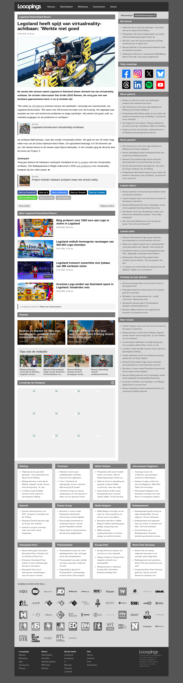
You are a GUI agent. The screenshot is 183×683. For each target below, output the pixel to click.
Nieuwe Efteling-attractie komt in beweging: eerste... (76, 371)
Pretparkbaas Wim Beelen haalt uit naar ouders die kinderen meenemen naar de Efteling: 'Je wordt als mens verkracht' (144, 116)
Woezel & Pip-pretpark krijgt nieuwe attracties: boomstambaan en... (54, 371)
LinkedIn (68, 672)
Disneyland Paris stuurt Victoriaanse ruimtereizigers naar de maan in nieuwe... (33, 572)
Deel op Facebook (27, 192)
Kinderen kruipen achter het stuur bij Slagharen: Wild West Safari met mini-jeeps (147, 484)
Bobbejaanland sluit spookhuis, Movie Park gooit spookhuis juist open (148, 563)
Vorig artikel (24, 206)
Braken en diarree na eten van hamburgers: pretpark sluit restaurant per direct (39, 334)
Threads (68, 668)
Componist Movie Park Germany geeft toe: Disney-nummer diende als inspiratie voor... (148, 572)
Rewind (45, 668)
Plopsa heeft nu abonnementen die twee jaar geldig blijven (72, 531)
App (21, 662)
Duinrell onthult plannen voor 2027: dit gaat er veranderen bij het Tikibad (35, 514)
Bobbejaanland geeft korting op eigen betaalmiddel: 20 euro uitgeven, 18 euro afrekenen (148, 514)
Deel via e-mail (46, 198)
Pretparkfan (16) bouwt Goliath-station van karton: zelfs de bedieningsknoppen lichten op (110, 475)
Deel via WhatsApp (27, 198)
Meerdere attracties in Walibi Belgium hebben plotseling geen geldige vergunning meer (110, 523)
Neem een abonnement (50, 307)
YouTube (46, 658)
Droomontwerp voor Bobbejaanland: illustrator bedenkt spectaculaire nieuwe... (148, 533)
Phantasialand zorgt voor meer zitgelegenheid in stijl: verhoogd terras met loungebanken (72, 553)
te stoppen (83, 162)
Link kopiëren (63, 198)
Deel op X (43, 192)
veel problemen (84, 166)
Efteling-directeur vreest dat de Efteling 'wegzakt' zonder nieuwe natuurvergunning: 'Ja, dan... (35, 484)
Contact (90, 658)
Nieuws (51, 7)
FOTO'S (48, 255)
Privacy (22, 668)
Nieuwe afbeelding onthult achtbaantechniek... (100, 371)
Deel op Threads (78, 192)
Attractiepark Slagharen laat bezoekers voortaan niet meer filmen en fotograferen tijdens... (148, 494)
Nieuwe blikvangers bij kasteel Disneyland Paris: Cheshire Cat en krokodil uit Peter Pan (35, 553)
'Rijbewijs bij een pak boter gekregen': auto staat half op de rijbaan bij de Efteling (35, 475)
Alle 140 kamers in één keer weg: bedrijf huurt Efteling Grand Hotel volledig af (91, 334)
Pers (89, 662)
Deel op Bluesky (59, 192)
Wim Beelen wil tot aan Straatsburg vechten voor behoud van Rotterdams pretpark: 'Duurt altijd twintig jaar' (143, 214)
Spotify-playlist (48, 662)
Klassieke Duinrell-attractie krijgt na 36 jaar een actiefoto (35, 522)
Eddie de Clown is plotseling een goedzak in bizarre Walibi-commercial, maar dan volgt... (111, 484)
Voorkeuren (99, 7)
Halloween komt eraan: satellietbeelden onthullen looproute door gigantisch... (71, 475)
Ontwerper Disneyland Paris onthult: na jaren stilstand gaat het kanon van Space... (34, 563)
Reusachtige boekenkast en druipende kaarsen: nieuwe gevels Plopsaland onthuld (71, 523)
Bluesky (68, 665)
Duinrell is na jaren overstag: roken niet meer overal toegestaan (34, 530)
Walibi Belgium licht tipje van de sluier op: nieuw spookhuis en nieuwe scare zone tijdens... (110, 514)
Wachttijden (66, 7)
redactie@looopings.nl (145, 15)
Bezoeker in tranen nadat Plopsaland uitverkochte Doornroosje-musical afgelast (71, 514)
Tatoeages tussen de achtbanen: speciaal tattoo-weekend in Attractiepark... (146, 475)
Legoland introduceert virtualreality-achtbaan (58, 127)
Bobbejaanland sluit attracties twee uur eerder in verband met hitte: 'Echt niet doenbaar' (148, 523)
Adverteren (92, 665)
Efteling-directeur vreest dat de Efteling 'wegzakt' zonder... (29, 371)
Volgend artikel (107, 206)
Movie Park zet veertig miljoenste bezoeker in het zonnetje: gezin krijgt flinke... (147, 553)
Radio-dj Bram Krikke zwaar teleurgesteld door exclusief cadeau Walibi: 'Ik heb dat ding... (111, 494)
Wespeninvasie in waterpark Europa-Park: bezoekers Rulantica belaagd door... (109, 570)
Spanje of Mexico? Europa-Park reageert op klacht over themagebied (110, 560)
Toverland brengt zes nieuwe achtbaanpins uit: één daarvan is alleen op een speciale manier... (73, 494)
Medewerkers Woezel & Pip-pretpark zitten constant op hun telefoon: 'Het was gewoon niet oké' (142, 260)
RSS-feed (46, 665)
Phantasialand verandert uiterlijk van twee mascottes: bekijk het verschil (73, 563)
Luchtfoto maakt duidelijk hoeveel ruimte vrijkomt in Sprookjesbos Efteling (33, 494)
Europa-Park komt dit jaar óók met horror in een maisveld (109, 552)
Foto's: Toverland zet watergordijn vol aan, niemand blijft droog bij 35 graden (72, 484)
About (113, 7)
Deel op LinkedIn (97, 192)
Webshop (83, 7)
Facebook (68, 655)
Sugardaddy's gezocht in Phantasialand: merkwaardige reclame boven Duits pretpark (72, 572)
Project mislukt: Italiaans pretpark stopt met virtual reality (65, 179)
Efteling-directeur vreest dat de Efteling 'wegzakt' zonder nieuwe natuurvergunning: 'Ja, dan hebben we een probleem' (143, 335)
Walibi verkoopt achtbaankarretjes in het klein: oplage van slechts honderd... (110, 533)
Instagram (68, 658)
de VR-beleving (36, 106)
